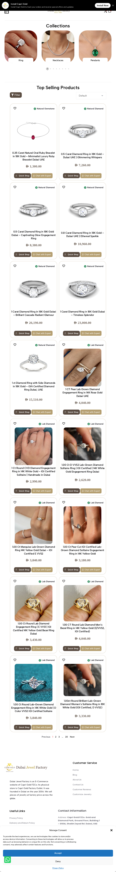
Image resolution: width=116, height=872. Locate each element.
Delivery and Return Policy (22, 822)
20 (66, 737)
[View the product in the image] (34, 131)
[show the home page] (31, 768)
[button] (111, 830)
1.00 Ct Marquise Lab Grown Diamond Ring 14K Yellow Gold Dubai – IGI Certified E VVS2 (33, 550)
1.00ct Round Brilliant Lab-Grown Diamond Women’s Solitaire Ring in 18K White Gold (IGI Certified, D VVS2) (82, 704)
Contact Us (78, 784)
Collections (58, 26)
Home (76, 770)
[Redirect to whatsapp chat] (7, 860)
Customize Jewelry (82, 794)
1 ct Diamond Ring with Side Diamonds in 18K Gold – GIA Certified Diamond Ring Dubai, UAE (33, 386)
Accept (58, 853)
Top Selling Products (58, 87)
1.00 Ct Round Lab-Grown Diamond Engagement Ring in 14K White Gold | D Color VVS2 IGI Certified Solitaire (33, 708)
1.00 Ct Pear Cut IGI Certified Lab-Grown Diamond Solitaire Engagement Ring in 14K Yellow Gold (82, 550)
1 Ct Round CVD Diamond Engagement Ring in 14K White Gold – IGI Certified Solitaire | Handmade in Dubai (33, 471)
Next (72, 737)
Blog (75, 774)
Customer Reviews (82, 789)
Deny (58, 861)
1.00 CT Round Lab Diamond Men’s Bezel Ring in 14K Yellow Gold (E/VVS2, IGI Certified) (82, 628)
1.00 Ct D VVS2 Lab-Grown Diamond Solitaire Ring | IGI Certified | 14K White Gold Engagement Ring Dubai (82, 468)
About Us (77, 779)
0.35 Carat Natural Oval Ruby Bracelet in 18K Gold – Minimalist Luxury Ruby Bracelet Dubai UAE (33, 156)
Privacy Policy (58, 868)
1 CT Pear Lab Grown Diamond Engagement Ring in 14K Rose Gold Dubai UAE (82, 393)
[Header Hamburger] (7, 11)
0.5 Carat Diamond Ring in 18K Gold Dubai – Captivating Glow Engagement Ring (33, 235)
